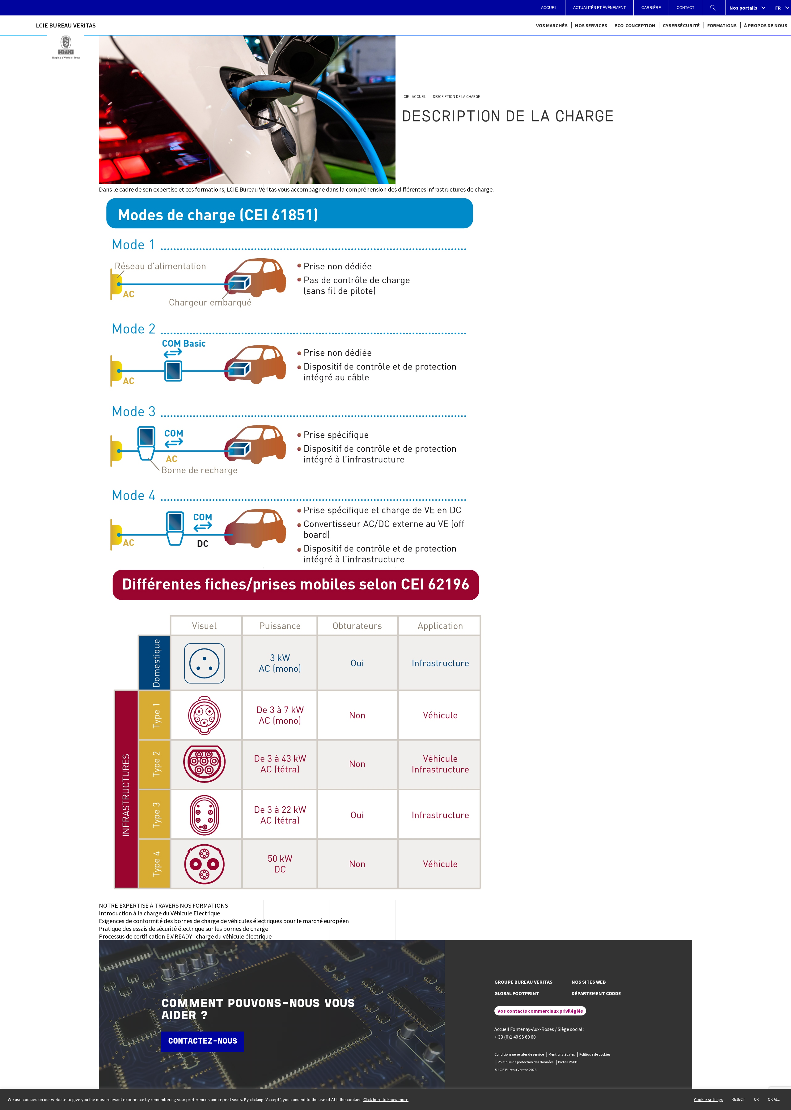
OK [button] (756, 1099)
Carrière (651, 8)
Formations (722, 25)
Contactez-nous (202, 1041)
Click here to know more (385, 1099)
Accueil (549, 8)
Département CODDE (596, 993)
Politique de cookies (594, 1054)
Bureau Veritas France (65, 47)
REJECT (738, 1099)
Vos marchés (552, 25)
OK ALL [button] (774, 1099)
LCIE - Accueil (414, 96)
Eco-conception (635, 25)
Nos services (591, 25)
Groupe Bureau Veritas (523, 982)
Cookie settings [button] (708, 1099)
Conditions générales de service (519, 1054)
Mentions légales (561, 1054)
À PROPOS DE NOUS (765, 25)
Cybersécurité (681, 25)
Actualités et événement (599, 8)
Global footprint (516, 993)
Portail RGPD (567, 1062)
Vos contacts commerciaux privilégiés (540, 1011)
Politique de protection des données (525, 1062)
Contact (685, 8)
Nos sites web (589, 982)
